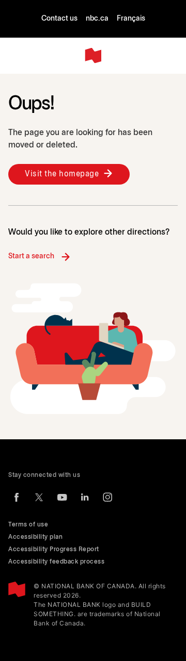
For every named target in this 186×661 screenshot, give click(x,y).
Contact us (59, 18)
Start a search (31, 256)
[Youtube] (62, 497)
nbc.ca (97, 18)
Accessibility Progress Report (53, 549)
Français (131, 18)
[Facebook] (16, 497)
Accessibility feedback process (56, 562)
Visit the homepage (62, 174)
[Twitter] (39, 497)
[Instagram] (107, 497)
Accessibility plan (35, 537)
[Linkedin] (84, 497)
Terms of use (28, 524)
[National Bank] (93, 55)
